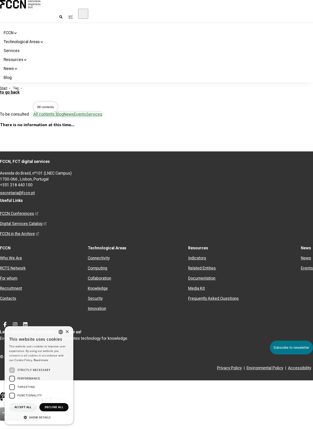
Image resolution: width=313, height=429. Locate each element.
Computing (97, 268)
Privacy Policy (229, 368)
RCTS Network (13, 268)
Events (80, 114)
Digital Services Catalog (21, 223)
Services (12, 50)
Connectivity (99, 258)
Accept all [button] (23, 407)
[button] (39, 417)
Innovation (97, 308)
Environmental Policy (265, 368)
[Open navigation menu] (83, 14)
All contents (45, 107)
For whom (8, 278)
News (69, 114)
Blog (8, 77)
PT (71, 17)
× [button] (67, 332)
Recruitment (11, 288)
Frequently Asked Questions (213, 298)
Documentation (201, 278)
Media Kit (196, 288)
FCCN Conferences (17, 213)
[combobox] (60, 332)
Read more (41, 360)
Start (3, 88)
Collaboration (99, 278)
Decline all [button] (54, 407)
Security (95, 298)
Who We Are (11, 258)
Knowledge (98, 288)
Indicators (197, 258)
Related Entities (202, 268)
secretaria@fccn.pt (17, 193)
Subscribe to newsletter (291, 347)
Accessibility (299, 368)
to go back (9, 92)
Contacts (8, 298)
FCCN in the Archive (17, 233)
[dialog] (39, 375)
